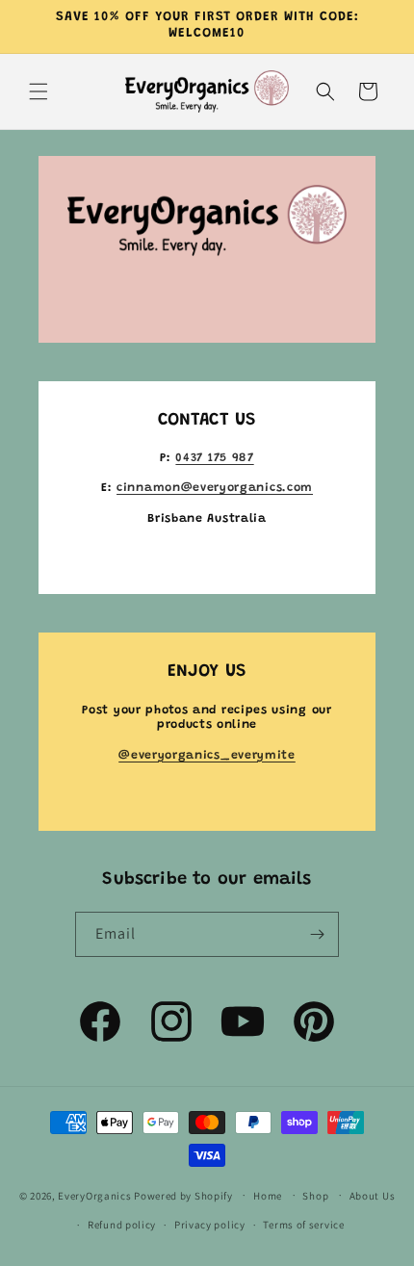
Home (267, 1195)
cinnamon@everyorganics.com (214, 488)
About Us (372, 1195)
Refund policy (122, 1224)
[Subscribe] (317, 934)
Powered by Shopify (183, 1194)
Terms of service (303, 1224)
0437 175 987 (214, 458)
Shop (315, 1195)
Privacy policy (210, 1224)
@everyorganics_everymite (207, 756)
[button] (38, 91)
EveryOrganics (94, 1194)
